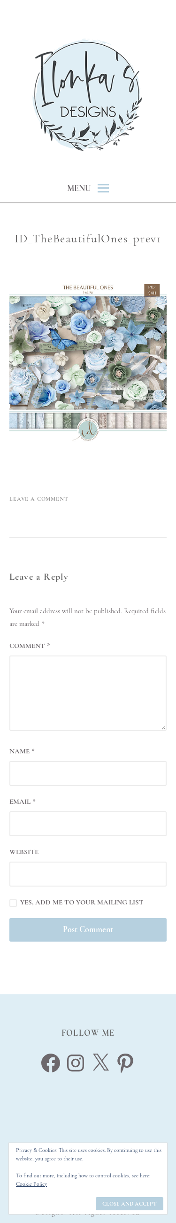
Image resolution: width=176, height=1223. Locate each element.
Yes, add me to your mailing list (81, 902)
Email (22, 801)
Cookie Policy (31, 1184)
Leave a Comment (39, 499)
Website (23, 851)
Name (22, 751)
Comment (29, 645)
